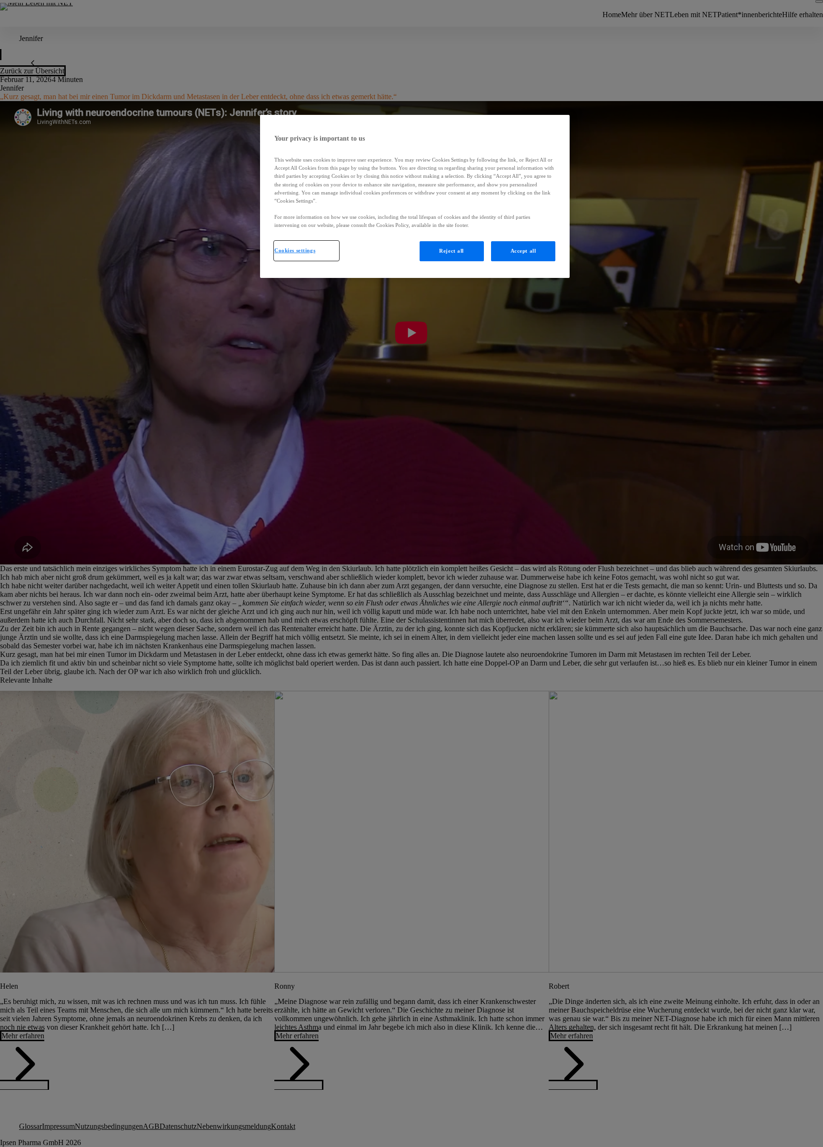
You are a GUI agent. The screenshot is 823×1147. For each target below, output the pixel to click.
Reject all (451, 251)
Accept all (523, 251)
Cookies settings (294, 250)
